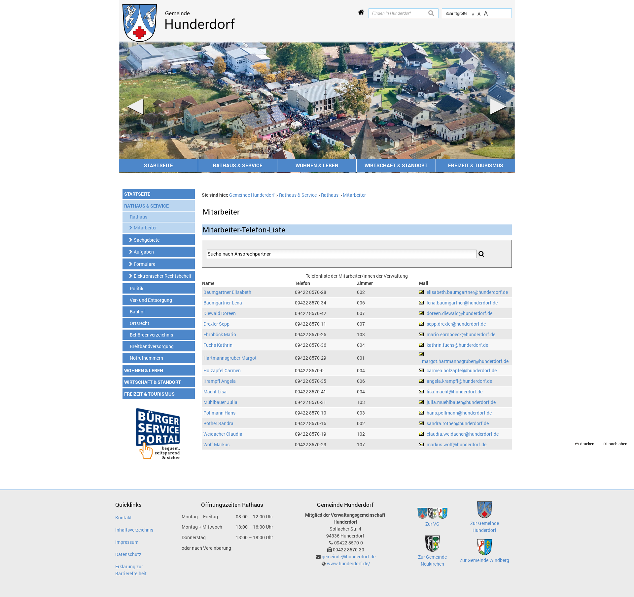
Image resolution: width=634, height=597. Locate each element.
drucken (587, 443)
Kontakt (123, 517)
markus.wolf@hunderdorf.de (456, 444)
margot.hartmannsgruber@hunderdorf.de (465, 361)
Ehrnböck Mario (219, 334)
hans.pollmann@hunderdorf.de (459, 413)
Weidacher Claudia (222, 434)
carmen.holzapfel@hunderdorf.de (462, 370)
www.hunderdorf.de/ (348, 563)
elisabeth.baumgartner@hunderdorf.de (467, 292)
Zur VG (432, 524)
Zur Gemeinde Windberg (484, 560)
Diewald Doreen (219, 313)
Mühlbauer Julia (220, 402)
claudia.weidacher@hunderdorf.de (463, 434)
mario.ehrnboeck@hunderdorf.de (461, 334)
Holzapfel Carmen (222, 370)
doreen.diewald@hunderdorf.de (459, 313)
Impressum (126, 542)
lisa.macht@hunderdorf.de (454, 391)
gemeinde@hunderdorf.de (348, 556)
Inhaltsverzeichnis (134, 530)
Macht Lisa (215, 391)
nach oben (618, 443)
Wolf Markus (216, 444)
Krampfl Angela (219, 381)
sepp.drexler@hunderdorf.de (456, 324)
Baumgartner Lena (222, 302)
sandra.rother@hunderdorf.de (458, 423)
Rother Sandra (218, 423)
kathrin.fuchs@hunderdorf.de (457, 345)
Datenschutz (128, 554)
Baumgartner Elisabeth (227, 292)
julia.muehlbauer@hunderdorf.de (461, 402)
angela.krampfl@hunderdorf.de (459, 381)
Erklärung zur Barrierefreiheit (131, 570)
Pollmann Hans (219, 413)
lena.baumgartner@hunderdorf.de (462, 302)
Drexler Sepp (216, 324)
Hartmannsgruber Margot (230, 358)
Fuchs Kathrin (217, 345)
